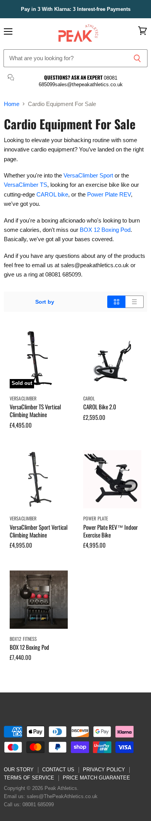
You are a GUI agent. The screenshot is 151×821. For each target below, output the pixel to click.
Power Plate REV (109, 194)
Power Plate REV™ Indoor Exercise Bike (110, 531)
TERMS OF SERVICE (29, 778)
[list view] (134, 302)
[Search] (137, 58)
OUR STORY (19, 769)
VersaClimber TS (25, 184)
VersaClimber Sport (88, 175)
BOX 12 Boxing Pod (105, 229)
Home (11, 104)
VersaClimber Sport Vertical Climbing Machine (38, 531)
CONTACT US (58, 769)
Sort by (44, 302)
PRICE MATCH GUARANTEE (96, 778)
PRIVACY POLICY (104, 769)
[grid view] (116, 302)
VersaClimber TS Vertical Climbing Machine (35, 410)
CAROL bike (52, 194)
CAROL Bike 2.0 (99, 406)
